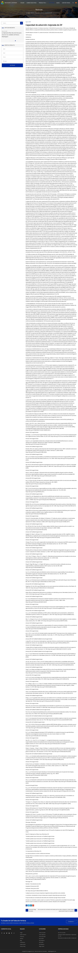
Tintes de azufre (42, 932)
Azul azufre (41, 942)
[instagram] (11, 933)
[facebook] (2, 933)
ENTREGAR (12, 65)
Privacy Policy (22, 946)
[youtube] (9, 933)
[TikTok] (14, 933)
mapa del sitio (23, 944)
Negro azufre (41, 946)
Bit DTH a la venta (61, 932)
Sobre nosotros (31, 3)
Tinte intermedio (42, 936)
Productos (42, 3)
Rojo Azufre (41, 938)
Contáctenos (66, 3)
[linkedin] (4, 933)
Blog (58, 3)
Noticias (51, 3)
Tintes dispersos (42, 934)
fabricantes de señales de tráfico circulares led (67, 938)
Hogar (22, 3)
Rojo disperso (41, 940)
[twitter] (7, 933)
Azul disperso (41, 944)
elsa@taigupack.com (52, 951)
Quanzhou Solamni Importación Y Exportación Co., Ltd (67, 935)
